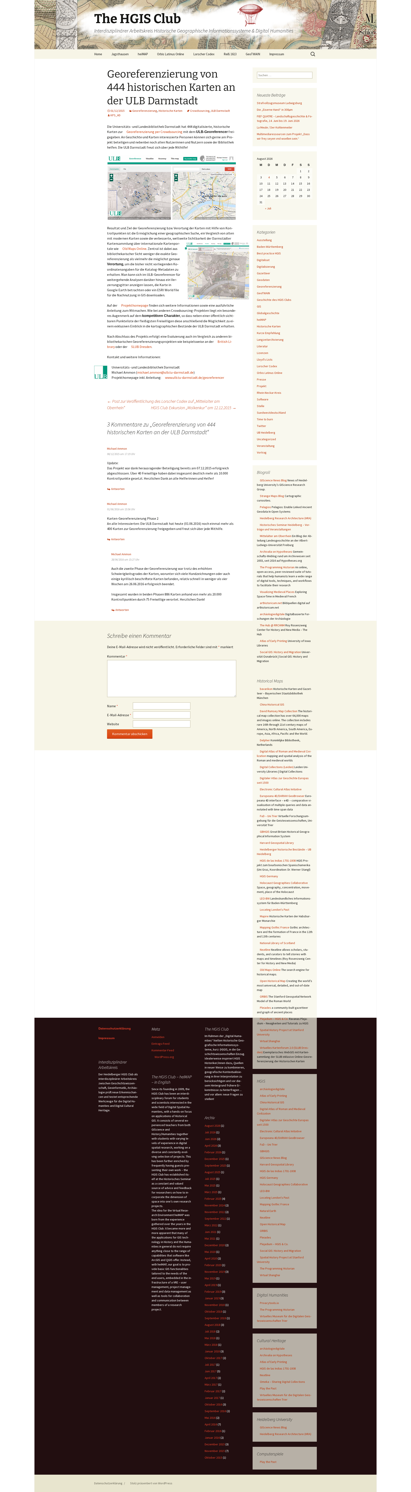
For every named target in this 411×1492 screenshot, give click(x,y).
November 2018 (215, 1305)
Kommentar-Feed (163, 1050)
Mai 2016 (210, 1418)
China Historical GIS (272, 704)
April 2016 (211, 1424)
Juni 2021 (210, 1232)
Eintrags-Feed (161, 1044)
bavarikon (266, 689)
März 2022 (211, 1225)
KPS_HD (115, 115)
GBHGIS (265, 832)
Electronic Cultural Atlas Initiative (281, 789)
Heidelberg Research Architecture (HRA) (285, 518)
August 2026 (212, 1126)
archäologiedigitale (272, 614)
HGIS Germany (269, 876)
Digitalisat (263, 260)
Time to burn (265, 419)
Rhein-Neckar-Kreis (269, 393)
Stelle (260, 406)
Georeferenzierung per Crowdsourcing (154, 132)
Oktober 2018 (213, 1311)
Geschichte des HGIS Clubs (274, 300)
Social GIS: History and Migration (280, 652)
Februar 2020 (213, 1265)
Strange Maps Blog (272, 496)
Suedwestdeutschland (271, 413)
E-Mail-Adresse (119, 715)
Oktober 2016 (213, 1404)
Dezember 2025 (215, 1159)
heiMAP (143, 54)
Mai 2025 (210, 1185)
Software (262, 399)
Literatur (262, 346)
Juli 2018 (210, 1331)
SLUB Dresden (141, 347)
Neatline (265, 950)
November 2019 (215, 1272)
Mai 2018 (210, 1338)
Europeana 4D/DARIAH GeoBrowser (282, 796)
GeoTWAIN (253, 54)
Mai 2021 (210, 1238)
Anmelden (158, 1037)
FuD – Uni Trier (269, 816)
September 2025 (215, 1165)
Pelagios (265, 507)
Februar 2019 (213, 1292)
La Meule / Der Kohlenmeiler (274, 127)
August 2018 (212, 1325)
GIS (259, 306)
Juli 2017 (210, 1365)
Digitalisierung (266, 267)
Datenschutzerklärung (114, 1028)
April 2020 (211, 1258)
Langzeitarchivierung (270, 340)
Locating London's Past (274, 910)
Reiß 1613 (230, 54)
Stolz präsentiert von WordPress (151, 1483)
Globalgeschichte (268, 313)
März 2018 (211, 1345)
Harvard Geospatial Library (277, 843)
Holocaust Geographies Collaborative (284, 883)
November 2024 (215, 1205)
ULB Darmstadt (220, 111)
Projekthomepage (134, 305)
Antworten (118, 489)
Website (113, 724)
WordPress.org (164, 1057)
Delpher (265, 740)
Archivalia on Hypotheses (276, 552)
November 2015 (215, 1451)
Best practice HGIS (269, 253)
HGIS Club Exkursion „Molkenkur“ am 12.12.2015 (193, 407)
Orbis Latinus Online (170, 54)
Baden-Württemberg (270, 247)
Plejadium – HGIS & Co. (274, 1019)
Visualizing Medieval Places (277, 592)
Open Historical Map (273, 981)
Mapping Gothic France (274, 927)
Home (98, 54)
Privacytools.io (269, 1303)
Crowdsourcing (200, 111)
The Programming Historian (277, 567)
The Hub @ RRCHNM (272, 625)
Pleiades (265, 1008)
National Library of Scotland (277, 943)
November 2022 (215, 1212)
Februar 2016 (213, 1431)
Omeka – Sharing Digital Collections (282, 1382)
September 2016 (215, 1411)
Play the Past (268, 1388)
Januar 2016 (212, 1438)
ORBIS (264, 996)
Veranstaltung (266, 446)
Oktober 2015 (213, 1457)
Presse (261, 379)
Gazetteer (263, 273)
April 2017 (211, 1378)
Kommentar (117, 656)
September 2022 (215, 1218)
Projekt (261, 386)
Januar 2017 (212, 1398)
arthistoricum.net (271, 603)
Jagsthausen (120, 54)
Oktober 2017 (213, 1358)
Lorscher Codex (203, 54)
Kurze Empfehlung (268, 333)
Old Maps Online (134, 248)
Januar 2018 (212, 1351)
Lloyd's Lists (265, 359)
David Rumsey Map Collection (278, 711)
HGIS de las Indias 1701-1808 (278, 860)
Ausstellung (264, 240)
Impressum (276, 54)
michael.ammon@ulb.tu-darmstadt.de (165, 372)
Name (112, 706)
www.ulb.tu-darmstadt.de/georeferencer (194, 377)
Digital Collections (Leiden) (277, 767)
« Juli (268, 208)
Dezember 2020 (215, 1245)
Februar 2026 (213, 1152)
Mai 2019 (210, 1278)
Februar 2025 (213, 1199)
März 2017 (211, 1384)
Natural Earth (268, 1211)
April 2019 (211, 1285)
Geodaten (263, 280)
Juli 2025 (210, 1179)
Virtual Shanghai (270, 1041)
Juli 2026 (210, 1132)
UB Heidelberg (266, 432)
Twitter (261, 426)
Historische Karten (170, 111)
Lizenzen (262, 353)
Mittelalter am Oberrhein (275, 536)
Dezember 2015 (215, 1444)
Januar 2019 (212, 1298)
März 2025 (211, 1192)
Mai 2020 (210, 1252)
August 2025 (212, 1172)
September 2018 (215, 1318)
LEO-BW (265, 898)
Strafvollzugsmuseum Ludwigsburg (279, 103)
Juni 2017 (210, 1371)
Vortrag (262, 452)
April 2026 (211, 1145)
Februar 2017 (213, 1391)
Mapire (264, 916)
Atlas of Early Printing (273, 641)
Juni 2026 (210, 1139)
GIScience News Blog (273, 480)
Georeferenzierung (144, 111)
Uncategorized (266, 439)
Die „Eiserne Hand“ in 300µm (275, 110)
